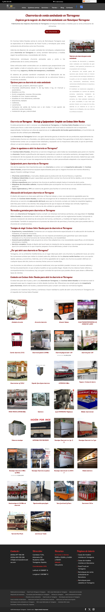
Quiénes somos (33, 7)
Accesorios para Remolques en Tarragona (37, 594)
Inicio (24, 7)
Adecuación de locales (75, 592)
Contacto (69, 7)
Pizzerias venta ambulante (33, 597)
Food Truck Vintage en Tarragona (36, 592)
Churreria (56, 21)
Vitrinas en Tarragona (57, 594)
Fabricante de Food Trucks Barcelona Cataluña (41, 599)
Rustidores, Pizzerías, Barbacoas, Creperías (22, 604)
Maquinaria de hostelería (17, 594)
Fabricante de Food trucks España (65, 599)
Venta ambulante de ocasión (73, 594)
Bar (55, 17)
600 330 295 (7, 1)
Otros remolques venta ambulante (62, 24)
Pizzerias (56, 26)
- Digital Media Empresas (41, 609)
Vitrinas (56, 31)
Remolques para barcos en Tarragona (69, 597)
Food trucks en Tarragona (50, 597)
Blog (62, 7)
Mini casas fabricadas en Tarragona (57, 592)
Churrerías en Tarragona (17, 597)
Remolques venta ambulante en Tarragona (22, 602)
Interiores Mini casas (64, 602)
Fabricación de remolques (17, 592)
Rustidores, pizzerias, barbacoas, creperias (64, 28)
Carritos (56, 19)
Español (87, 1)
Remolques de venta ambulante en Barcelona (85, 574)
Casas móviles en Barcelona (18, 599)
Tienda (54, 7)
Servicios (45, 7)
